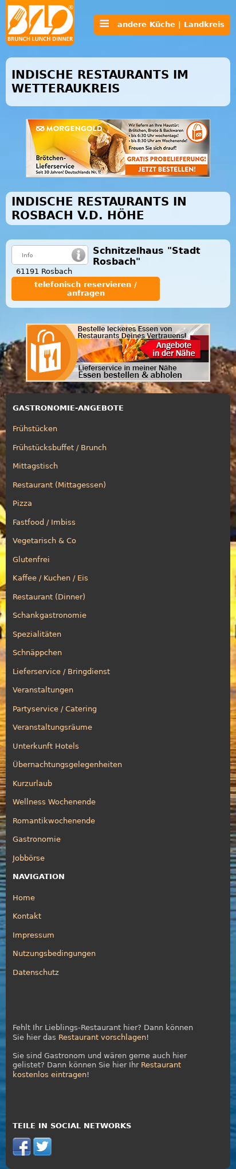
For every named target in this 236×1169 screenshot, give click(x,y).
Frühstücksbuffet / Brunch (60, 447)
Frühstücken (35, 428)
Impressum (33, 935)
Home (24, 897)
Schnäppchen (37, 652)
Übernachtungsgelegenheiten (67, 764)
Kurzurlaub (32, 783)
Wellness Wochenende (54, 802)
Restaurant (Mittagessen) (59, 485)
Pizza (22, 503)
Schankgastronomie (49, 615)
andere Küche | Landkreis (167, 24)
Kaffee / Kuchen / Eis (50, 578)
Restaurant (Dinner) (49, 597)
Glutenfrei (31, 559)
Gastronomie (37, 839)
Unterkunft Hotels (46, 746)
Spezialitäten (37, 634)
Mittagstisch (35, 466)
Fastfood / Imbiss (44, 522)
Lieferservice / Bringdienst (61, 671)
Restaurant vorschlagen (102, 1037)
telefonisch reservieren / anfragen (85, 288)
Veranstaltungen (43, 690)
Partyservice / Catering (55, 709)
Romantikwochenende (54, 820)
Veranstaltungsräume (52, 727)
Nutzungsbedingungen (54, 953)
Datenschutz (36, 972)
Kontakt (27, 916)
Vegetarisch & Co (44, 540)
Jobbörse (29, 858)
